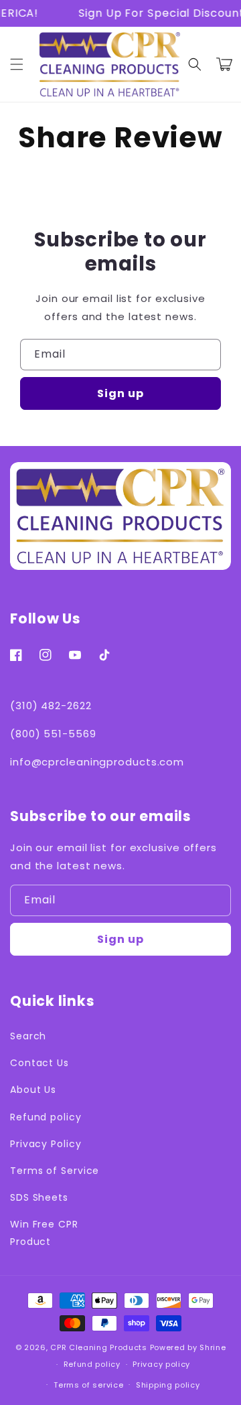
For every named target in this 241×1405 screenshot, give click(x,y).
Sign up (120, 393)
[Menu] (16, 64)
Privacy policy (161, 1364)
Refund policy (46, 1117)
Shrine (212, 1347)
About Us (33, 1089)
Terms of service (88, 1385)
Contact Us (39, 1062)
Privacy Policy (46, 1144)
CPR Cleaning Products (98, 1347)
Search (28, 1036)
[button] (195, 64)
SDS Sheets (39, 1197)
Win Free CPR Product (44, 1232)
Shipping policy (168, 1385)
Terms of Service (54, 1170)
